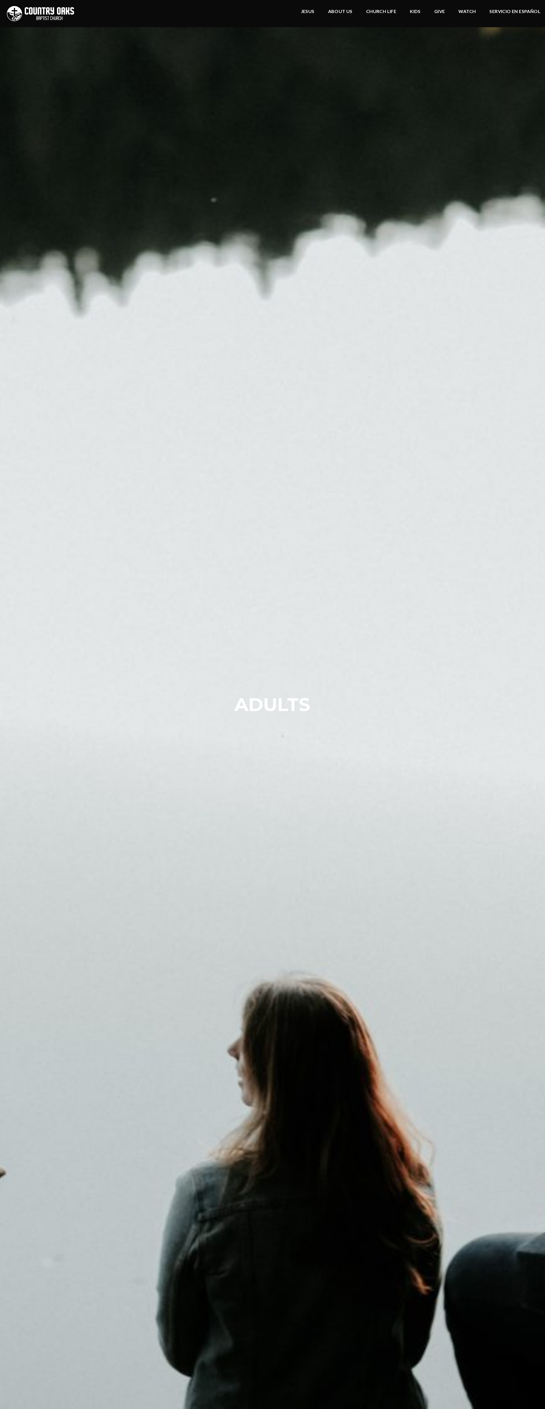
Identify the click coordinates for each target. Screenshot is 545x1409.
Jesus (308, 11)
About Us (340, 11)
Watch (467, 11)
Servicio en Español (514, 11)
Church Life (381, 11)
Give (439, 11)
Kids (415, 11)
